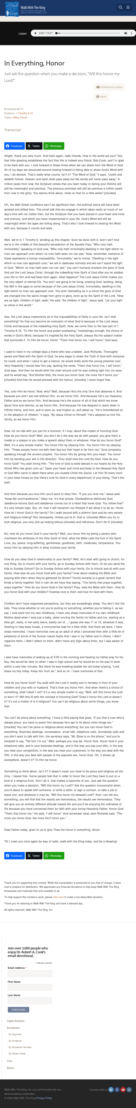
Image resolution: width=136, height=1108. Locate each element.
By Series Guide (17, 1053)
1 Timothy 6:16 (24, 113)
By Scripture (15, 1040)
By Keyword (15, 1034)
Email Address (17, 967)
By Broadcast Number (20, 1047)
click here (58, 897)
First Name (14, 981)
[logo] (26, 9)
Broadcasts (13, 1027)
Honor (23, 117)
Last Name (14, 995)
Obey (16, 117)
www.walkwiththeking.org (117, 1098)
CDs (9, 1061)
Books (10, 1068)
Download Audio (111, 87)
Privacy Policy (44, 1098)
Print (103, 96)
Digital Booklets (15, 1021)
